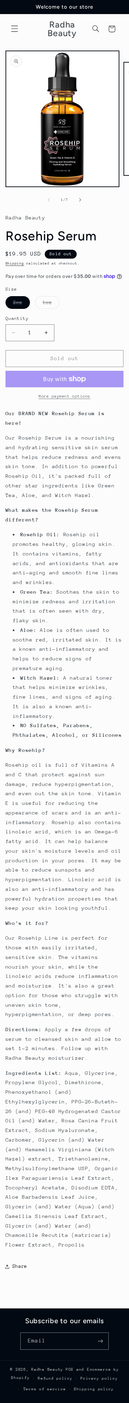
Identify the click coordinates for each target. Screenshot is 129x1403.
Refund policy (55, 1378)
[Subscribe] (100, 1340)
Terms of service (44, 1389)
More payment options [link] (64, 396)
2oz (21, 304)
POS (70, 1369)
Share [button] (19, 1266)
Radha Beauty (47, 1369)
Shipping (15, 263)
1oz (51, 304)
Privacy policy (99, 1378)
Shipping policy (94, 1389)
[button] (14, 29)
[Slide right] (80, 200)
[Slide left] (48, 200)
